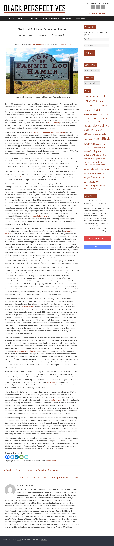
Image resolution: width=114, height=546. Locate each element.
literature (107, 159)
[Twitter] (12, 457)
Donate (97, 247)
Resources (80, 19)
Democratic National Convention (27, 351)
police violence (90, 169)
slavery (95, 182)
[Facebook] (7, 457)
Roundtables (67, 19)
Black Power (89, 129)
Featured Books (33, 19)
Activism (89, 101)
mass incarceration (89, 162)
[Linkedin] (17, 457)
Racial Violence (91, 173)
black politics (100, 125)
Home (11, 19)
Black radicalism (100, 134)
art (102, 106)
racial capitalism (27, 306)
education (100, 154)
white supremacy (92, 188)
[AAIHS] (37, 3)
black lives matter (91, 122)
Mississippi (51, 382)
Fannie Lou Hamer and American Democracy (30, 470)
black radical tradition (93, 139)
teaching (92, 185)
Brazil (97, 144)
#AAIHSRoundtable (95, 96)
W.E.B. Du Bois (101, 185)
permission (51, 460)
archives (98, 106)
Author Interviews (51, 19)
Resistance (97, 177)
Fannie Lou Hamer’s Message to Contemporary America (50, 477)
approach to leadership (38, 216)
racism (102, 173)
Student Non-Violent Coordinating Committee (47, 132)
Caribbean (97, 148)
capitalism (103, 144)
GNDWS (44, 539)
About (19, 19)
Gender (88, 158)
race (106, 168)
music (97, 162)
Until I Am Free (65, 44)
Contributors (97, 238)
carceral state (88, 148)
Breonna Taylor (26, 177)
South (86, 185)
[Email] (21, 457)
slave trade (103, 182)
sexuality (87, 182)
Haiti (94, 159)
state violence (56, 400)
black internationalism (96, 118)
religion (87, 177)
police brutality (99, 164)
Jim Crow (100, 159)
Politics (100, 169)
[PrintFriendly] (26, 457)
